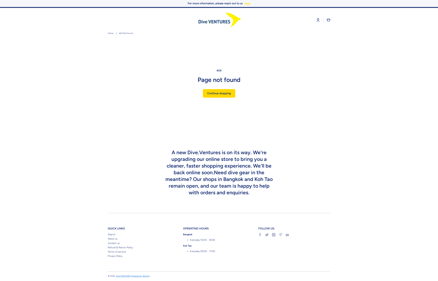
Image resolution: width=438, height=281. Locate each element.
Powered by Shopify (140, 276)
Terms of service (117, 251)
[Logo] (219, 20)
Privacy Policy (115, 256)
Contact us (114, 243)
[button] (328, 20)
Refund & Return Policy (120, 247)
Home (110, 33)
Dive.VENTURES (123, 276)
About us (113, 238)
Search (111, 234)
